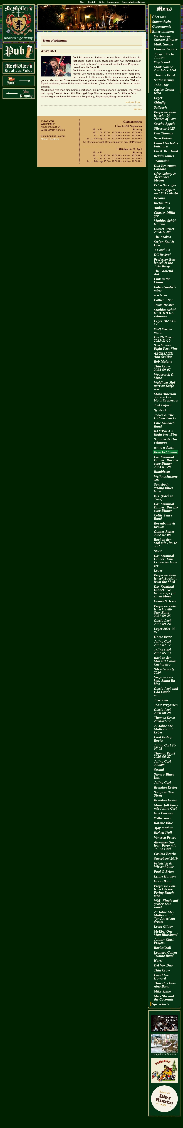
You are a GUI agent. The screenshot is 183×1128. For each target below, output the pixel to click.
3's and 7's (162, 250)
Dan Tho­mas (163, 133)
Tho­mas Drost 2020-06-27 (164, 754)
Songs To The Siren (164, 793)
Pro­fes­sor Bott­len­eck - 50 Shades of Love (165, 115)
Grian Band (162, 881)
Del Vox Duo (163, 965)
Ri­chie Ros (162, 203)
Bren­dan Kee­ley (165, 787)
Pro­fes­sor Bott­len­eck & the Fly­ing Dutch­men (165, 891)
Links (102, 2)
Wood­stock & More (164, 376)
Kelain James (164, 156)
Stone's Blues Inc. (164, 775)
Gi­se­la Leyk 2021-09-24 (162, 622)
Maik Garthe (163, 44)
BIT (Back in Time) (163, 497)
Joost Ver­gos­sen (166, 705)
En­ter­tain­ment (163, 31)
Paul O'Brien (164, 871)
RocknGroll (162, 948)
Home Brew (163, 637)
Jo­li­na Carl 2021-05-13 (162, 651)
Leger (158, 98)
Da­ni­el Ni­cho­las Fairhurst (166, 144)
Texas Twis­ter (164, 305)
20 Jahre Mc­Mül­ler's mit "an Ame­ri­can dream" (164, 917)
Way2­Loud (162, 62)
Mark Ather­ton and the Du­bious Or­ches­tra (166, 397)
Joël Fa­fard (162, 405)
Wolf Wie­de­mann (163, 330)
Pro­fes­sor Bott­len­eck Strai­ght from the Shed (165, 578)
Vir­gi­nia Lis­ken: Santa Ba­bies (165, 680)
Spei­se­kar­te (160, 1004)
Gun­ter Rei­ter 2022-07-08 (164, 533)
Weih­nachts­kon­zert (166, 478)
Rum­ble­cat (162, 472)
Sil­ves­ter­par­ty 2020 (164, 670)
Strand (159, 769)
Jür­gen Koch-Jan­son (164, 55)
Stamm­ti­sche (161, 22)
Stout (158, 551)
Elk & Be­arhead (166, 151)
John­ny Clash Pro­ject (164, 941)
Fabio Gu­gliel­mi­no (165, 288)
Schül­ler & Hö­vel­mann (165, 440)
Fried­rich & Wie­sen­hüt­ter (164, 864)
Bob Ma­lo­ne (163, 361)
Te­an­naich (161, 161)
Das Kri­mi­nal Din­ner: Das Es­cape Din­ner (166, 507)
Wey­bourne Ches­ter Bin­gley (166, 37)
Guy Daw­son (163, 813)
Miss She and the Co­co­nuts (164, 997)
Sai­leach (160, 107)
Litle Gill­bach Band (164, 424)
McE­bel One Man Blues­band (165, 933)
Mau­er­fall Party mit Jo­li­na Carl (166, 806)
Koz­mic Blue (163, 823)
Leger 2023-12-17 (165, 322)
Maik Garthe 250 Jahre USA (165, 68)
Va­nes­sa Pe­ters (165, 837)
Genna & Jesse (165, 601)
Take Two (161, 700)
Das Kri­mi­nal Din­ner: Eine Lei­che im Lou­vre (165, 560)
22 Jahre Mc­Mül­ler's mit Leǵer (164, 729)
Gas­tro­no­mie (161, 26)
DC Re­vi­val (162, 255)
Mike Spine (162, 991)
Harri (158, 960)
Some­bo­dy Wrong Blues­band (164, 487)
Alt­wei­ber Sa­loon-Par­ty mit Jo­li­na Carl (165, 845)
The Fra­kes (162, 237)
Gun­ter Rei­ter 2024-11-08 (164, 230)
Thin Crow (162, 970)
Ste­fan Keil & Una (164, 243)
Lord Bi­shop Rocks (163, 738)
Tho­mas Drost (164, 75)
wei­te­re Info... (134, 102)
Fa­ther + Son (164, 300)
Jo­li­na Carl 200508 (162, 763)
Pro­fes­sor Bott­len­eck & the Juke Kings (165, 262)
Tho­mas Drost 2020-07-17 (164, 719)
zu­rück (138, 109)
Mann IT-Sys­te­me (50, 139)
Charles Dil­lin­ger (165, 214)
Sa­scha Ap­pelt (164, 124)
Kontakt (92, 2)
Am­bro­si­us (162, 208)
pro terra (160, 295)
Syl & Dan (161, 410)
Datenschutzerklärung (133, 2)
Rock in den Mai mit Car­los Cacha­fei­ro (165, 661)
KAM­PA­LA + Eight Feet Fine (165, 432)
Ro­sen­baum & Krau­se (164, 524)
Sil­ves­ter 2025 (164, 128)
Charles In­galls (165, 49)
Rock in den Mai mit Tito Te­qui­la (166, 543)
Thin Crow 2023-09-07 (162, 367)
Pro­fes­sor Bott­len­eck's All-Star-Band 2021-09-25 (165, 611)
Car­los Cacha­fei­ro (164, 91)
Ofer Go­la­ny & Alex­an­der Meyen (165, 177)
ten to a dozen (164, 447)
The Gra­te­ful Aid (163, 272)
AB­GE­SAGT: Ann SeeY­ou (163, 355)
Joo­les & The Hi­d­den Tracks (165, 416)
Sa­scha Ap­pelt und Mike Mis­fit (166, 191)
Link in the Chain (162, 280)
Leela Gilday (163, 926)
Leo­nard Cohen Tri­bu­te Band (165, 954)
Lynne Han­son (165, 876)
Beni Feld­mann (165, 452)
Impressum (113, 2)
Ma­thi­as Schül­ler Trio (165, 222)
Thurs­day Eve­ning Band (165, 984)
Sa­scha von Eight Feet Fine (165, 346)
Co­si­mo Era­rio (165, 854)
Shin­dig (159, 102)
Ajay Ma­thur (163, 828)
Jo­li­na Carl (162, 782)
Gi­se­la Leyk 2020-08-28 (162, 711)
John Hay (161, 85)
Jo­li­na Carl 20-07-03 (165, 746)
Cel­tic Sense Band (163, 516)
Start (82, 2)
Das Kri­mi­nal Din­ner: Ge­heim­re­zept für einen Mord (165, 591)
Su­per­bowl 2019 (166, 858)
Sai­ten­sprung (164, 80)
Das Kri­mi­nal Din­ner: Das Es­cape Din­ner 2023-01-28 (166, 462)
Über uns (159, 17)
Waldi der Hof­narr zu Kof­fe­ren (165, 385)
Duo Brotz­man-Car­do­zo (165, 167)
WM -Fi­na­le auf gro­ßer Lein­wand (166, 904)
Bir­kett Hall (163, 833)
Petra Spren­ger (165, 185)
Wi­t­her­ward (162, 818)
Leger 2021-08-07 (165, 630)
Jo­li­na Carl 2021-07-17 (162, 643)
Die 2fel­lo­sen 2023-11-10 (164, 338)
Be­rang (159, 198)
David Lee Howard (161, 976)
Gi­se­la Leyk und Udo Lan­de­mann (166, 692)
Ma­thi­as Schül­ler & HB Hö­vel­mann (165, 313)
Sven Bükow (163, 138)
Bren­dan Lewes (165, 800)
